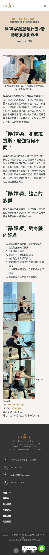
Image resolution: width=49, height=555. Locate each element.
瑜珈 (30, 41)
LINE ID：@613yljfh (18, 482)
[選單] (45, 5)
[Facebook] (33, 550)
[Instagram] (24, 550)
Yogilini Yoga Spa (16, 404)
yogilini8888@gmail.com (20, 475)
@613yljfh (17, 408)
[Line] (16, 550)
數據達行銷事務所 (23, 540)
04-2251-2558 (16, 467)
